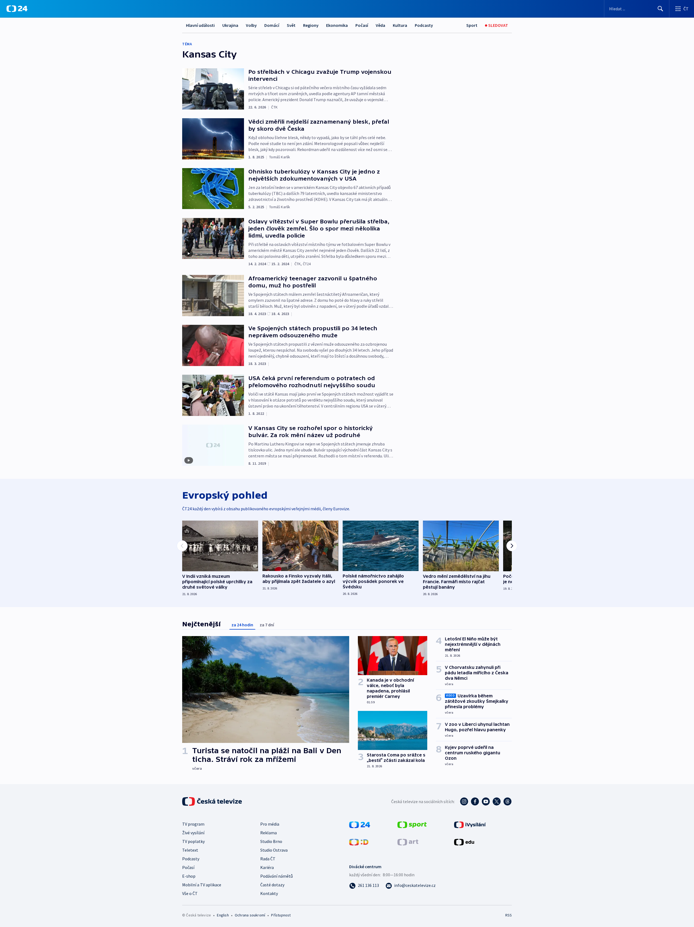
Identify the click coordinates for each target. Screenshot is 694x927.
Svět (291, 25)
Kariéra (267, 867)
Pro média (269, 824)
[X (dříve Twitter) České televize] (496, 801)
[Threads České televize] (507, 801)
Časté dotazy (272, 884)
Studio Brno (271, 841)
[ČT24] (17, 8)
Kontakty (269, 893)
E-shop (188, 876)
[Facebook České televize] (475, 801)
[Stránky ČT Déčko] (358, 841)
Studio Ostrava (274, 850)
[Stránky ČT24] (359, 824)
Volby (251, 25)
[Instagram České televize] (464, 801)
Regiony (311, 25)
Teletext (190, 850)
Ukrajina (230, 25)
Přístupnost (281, 915)
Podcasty (424, 25)
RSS (508, 915)
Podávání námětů (276, 876)
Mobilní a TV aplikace (201, 884)
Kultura (400, 25)
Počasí (361, 25)
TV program (193, 824)
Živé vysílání (193, 832)
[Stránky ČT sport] (412, 824)
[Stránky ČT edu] (464, 841)
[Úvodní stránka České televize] (212, 801)
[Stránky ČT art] (407, 841)
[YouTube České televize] (485, 801)
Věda (380, 25)
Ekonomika (337, 25)
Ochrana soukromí (250, 915)
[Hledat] (660, 8)
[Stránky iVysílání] (470, 824)
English (223, 915)
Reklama (268, 832)
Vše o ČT (190, 893)
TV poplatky (193, 841)
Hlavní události (200, 25)
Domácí (271, 25)
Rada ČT (267, 858)
